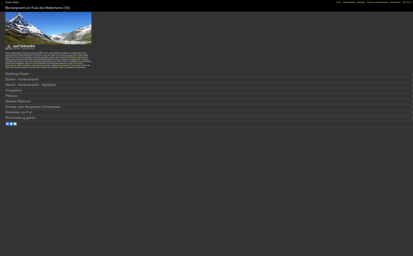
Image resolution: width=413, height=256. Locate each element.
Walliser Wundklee (23, 65)
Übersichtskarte (349, 2)
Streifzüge (361, 2)
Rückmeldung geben (20, 117)
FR (408, 2)
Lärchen (35, 63)
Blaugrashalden (62, 65)
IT (411, 2)
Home (338, 2)
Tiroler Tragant (76, 65)
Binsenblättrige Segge (73, 57)
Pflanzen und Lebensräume (377, 2)
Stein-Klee (40, 65)
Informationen (395, 2)
